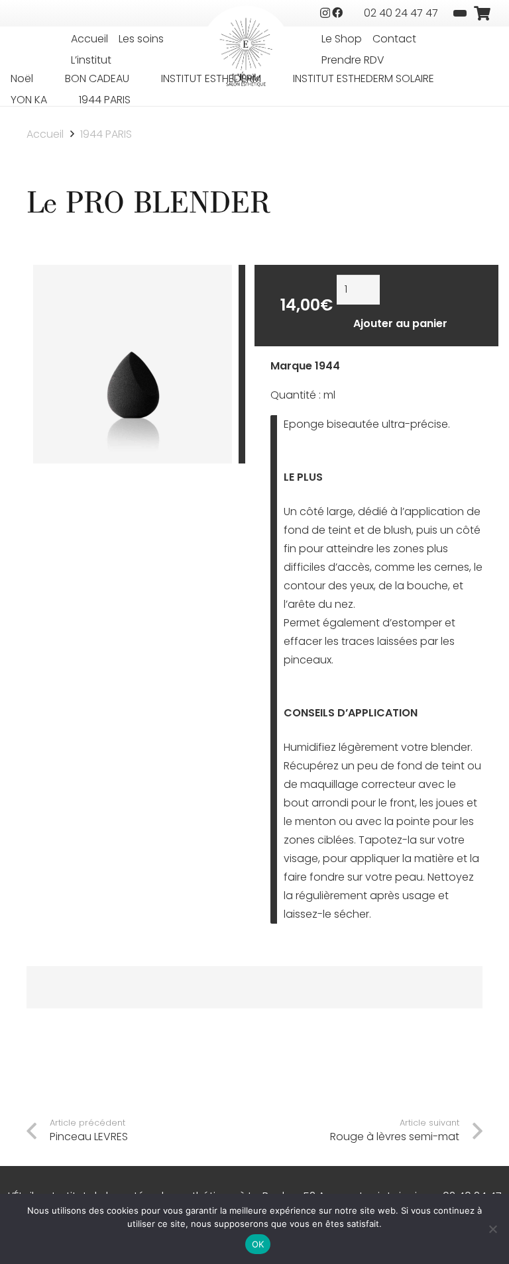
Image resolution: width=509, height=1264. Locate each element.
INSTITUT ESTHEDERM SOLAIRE (363, 78)
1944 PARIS (105, 99)
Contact (394, 38)
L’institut (91, 60)
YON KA (29, 99)
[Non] (492, 1229)
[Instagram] (325, 13)
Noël (22, 78)
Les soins (141, 38)
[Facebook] (337, 12)
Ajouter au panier (400, 323)
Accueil (89, 38)
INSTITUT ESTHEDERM (211, 78)
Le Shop (341, 38)
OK (258, 1244)
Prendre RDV (352, 60)
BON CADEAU (97, 78)
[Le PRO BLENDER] (132, 273)
